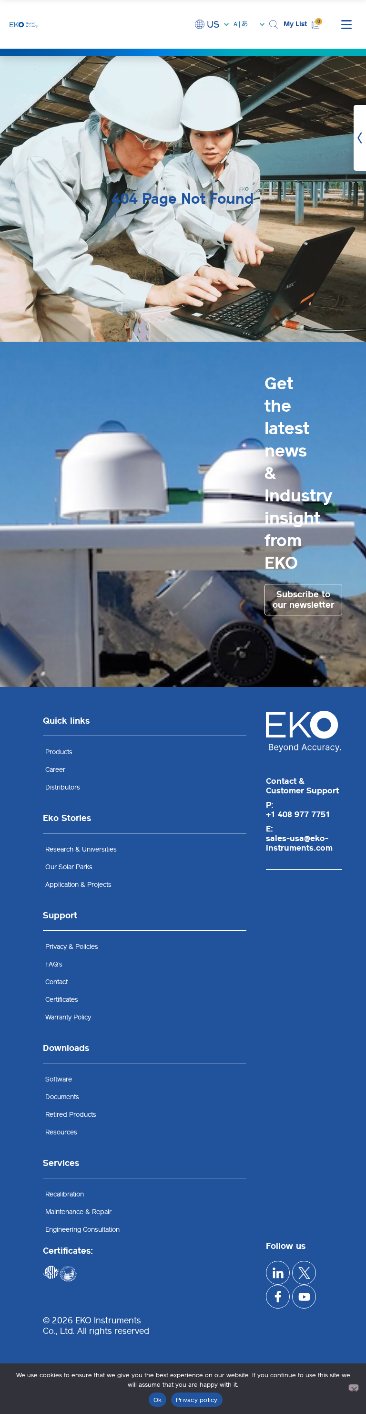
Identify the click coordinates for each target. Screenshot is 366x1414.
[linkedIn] (278, 1273)
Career (55, 770)
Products (58, 752)
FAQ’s (53, 964)
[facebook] (278, 1297)
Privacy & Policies (71, 947)
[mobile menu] (346, 24)
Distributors (62, 787)
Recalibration (64, 1194)
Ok (157, 1400)
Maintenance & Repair (78, 1212)
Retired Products (70, 1115)
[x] (304, 1273)
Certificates (61, 1000)
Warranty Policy (68, 1017)
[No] (353, 1387)
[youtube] (304, 1297)
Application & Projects (78, 885)
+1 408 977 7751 (298, 814)
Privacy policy (197, 1400)
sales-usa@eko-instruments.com (299, 843)
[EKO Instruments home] (24, 24)
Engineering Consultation (82, 1230)
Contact (56, 982)
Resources (61, 1132)
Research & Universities (81, 849)
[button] (274, 24)
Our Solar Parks (68, 867)
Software (58, 1079)
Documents (62, 1097)
